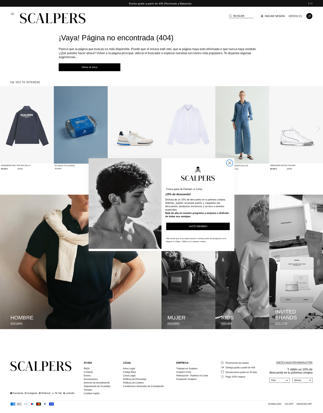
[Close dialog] (229, 163)
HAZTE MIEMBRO (198, 226)
